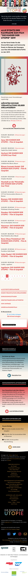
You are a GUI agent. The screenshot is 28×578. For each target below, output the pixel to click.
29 (5, 279)
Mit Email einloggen (15, 316)
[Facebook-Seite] (8, 535)
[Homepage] (14, 6)
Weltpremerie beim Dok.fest (14, 471)
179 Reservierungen (20, 234)
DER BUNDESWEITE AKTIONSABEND (14, 480)
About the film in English (14, 476)
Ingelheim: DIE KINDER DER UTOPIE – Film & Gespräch (12, 268)
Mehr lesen (16, 447)
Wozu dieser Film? (14, 469)
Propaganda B (23, 542)
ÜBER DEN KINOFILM (14, 464)
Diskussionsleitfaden (9, 296)
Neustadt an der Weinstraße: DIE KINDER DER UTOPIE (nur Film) (12, 183)
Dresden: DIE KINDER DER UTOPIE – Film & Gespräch (12, 213)
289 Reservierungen (20, 249)
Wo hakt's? (14, 500)
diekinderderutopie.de (18, 20)
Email (16, 455)
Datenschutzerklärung (15, 458)
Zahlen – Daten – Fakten (14, 502)
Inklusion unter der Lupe (11, 419)
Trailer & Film (16, 375)
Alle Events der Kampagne (10, 289)
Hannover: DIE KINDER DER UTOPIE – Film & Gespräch (12, 226)
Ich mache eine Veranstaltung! (14, 128)
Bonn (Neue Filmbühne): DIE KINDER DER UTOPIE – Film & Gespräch (13, 241)
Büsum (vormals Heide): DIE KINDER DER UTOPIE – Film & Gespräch (13, 168)
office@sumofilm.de (16, 121)
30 (8, 279)
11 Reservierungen (20, 177)
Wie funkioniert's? (14, 498)
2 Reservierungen (19, 148)
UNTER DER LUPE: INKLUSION (14, 495)
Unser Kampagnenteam (9, 307)
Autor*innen (14, 504)
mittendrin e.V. (8, 522)
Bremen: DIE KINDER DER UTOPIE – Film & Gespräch (12, 200)
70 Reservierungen (20, 161)
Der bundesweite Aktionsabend (14, 383)
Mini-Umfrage (6, 304)
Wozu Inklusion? (14, 497)
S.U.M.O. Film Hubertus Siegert (12, 529)
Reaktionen (14, 473)
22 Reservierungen (20, 135)
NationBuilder (18, 540)
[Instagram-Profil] (19, 535)
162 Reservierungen (20, 192)
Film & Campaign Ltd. (7, 540)
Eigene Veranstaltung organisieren (13, 293)
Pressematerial (14, 475)
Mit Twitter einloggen (15, 314)
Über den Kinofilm (9, 349)
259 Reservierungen (20, 207)
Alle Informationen (16, 411)
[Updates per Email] (25, 535)
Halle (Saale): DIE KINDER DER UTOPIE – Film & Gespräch (14, 255)
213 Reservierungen (20, 220)
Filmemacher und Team (14, 468)
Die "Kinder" (14, 466)
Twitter (10, 455)
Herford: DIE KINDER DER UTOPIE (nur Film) (12, 154)
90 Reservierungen (20, 262)
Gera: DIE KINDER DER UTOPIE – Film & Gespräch (12, 141)
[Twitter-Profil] (14, 535)
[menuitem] (14, 289)
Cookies (9, 460)
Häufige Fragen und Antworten (12, 300)
